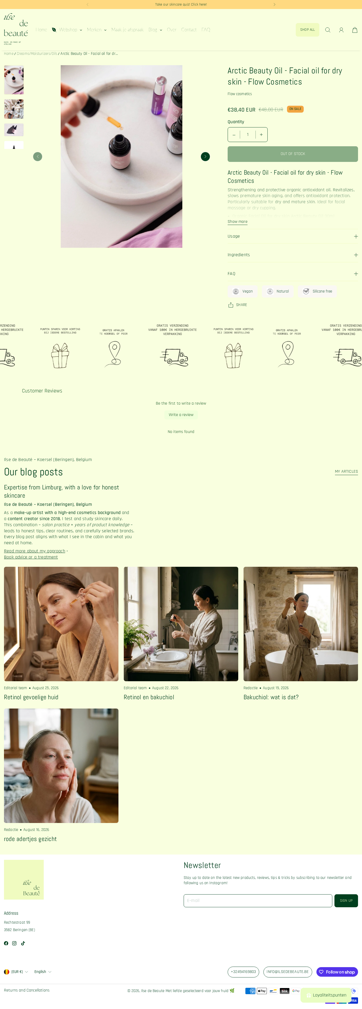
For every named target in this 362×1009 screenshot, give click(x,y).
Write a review (181, 415)
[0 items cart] (355, 30)
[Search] (328, 30)
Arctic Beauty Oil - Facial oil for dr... (89, 53)
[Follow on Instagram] (14, 943)
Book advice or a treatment (31, 557)
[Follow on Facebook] (6, 943)
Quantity (236, 122)
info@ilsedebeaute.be (288, 972)
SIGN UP (346, 900)
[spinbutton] (248, 135)
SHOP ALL (307, 29)
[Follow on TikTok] (23, 943)
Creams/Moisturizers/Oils (37, 53)
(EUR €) (17, 971)
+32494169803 (243, 972)
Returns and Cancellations (27, 990)
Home (9, 53)
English (40, 972)
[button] (87, 4)
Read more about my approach (34, 551)
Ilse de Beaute (152, 990)
